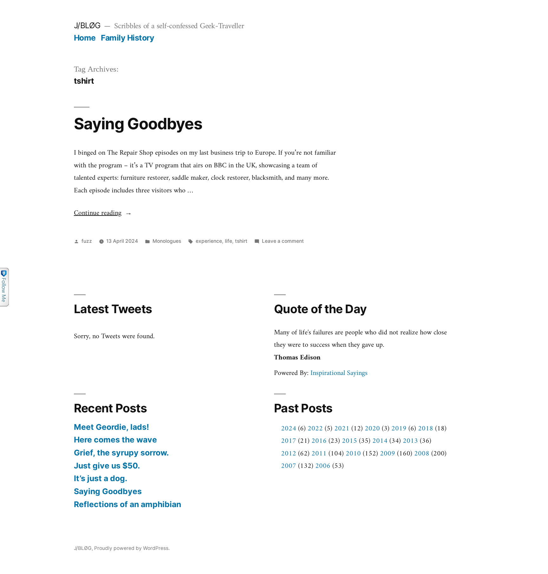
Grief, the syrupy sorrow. (121, 452)
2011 (319, 454)
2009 (387, 454)
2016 (319, 441)
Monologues (167, 241)
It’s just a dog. (100, 478)
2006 (322, 466)
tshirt (241, 241)
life (228, 241)
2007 (288, 466)
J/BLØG (87, 25)
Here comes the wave (115, 439)
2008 (421, 454)
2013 (410, 441)
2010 (353, 454)
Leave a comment (283, 241)
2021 (341, 428)
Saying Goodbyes (138, 123)
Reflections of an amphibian (127, 504)
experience (209, 241)
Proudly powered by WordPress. (132, 548)
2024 (288, 428)
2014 (380, 441)
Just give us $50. (107, 465)
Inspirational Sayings (339, 373)
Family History (127, 37)
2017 (288, 441)
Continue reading (103, 213)
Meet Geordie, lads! (111, 427)
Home (85, 37)
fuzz (87, 241)
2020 (372, 428)
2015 (349, 441)
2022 (315, 428)
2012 (288, 454)
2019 (399, 428)
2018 (425, 428)
